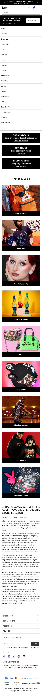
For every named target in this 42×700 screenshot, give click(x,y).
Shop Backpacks (21, 213)
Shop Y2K (21, 354)
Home (4, 518)
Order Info (8, 616)
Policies (6, 631)
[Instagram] (9, 656)
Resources (8, 626)
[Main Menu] (39, 8)
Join (35, 644)
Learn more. (32, 667)
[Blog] (23, 656)
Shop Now (32, 21)
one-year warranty (9, 579)
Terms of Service (6, 683)
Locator (13, 518)
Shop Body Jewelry (21, 284)
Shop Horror (21, 390)
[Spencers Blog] (21, 163)
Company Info (9, 621)
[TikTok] (14, 656)
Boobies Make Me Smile (19, 665)
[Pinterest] (19, 656)
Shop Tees (21, 249)
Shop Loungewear (21, 425)
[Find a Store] (24, 8)
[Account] (29, 8)
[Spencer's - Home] (5, 7)
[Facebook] (4, 656)
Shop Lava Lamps (21, 319)
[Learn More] (21, 150)
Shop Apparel (21, 460)
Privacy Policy (16, 683)
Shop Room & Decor (21, 496)
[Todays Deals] (21, 138)
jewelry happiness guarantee (19, 581)
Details (26, 3)
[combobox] (21, 12)
